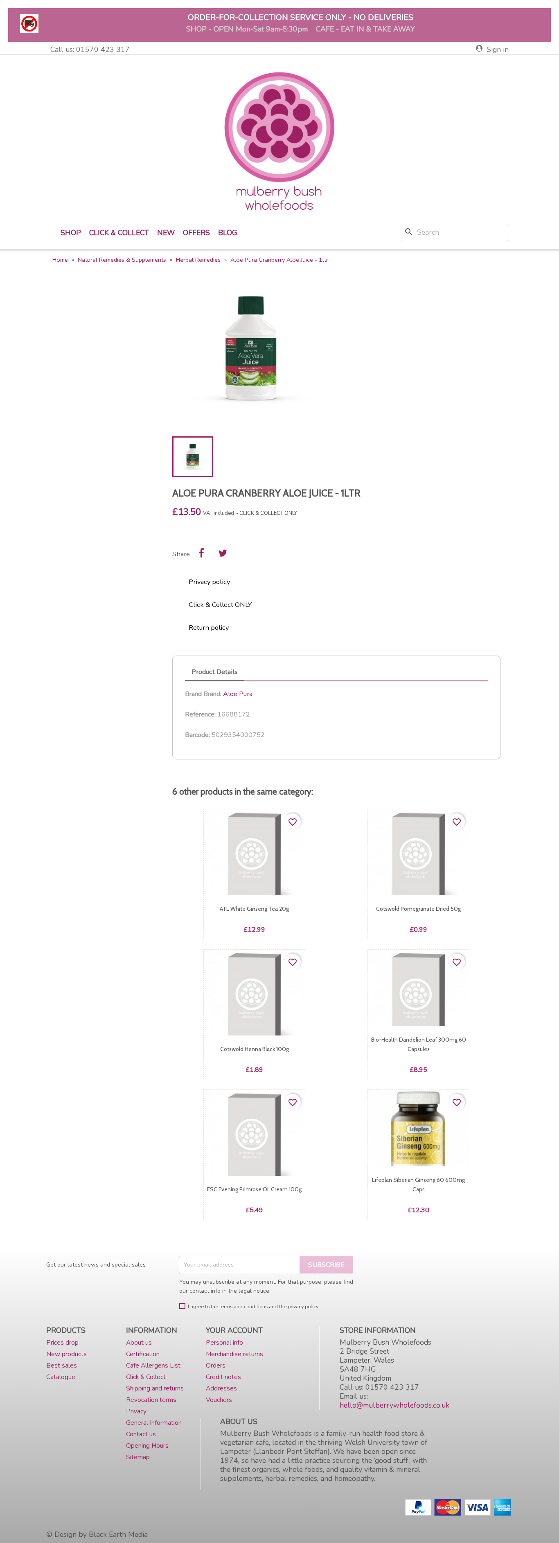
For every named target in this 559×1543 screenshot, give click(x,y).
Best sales (61, 1365)
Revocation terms (151, 1399)
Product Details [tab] (215, 671)
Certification (143, 1354)
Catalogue (60, 1376)
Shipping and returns (155, 1388)
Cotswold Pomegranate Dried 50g (418, 908)
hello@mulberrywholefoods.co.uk (394, 1405)
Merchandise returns (234, 1354)
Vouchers (219, 1399)
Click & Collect (119, 233)
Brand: (212, 694)
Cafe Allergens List (153, 1365)
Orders (215, 1365)
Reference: (200, 714)
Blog (227, 233)
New (166, 233)
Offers (196, 233)
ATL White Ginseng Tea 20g (254, 908)
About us (139, 1342)
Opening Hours (147, 1445)
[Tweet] (222, 553)
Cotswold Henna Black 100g (254, 1049)
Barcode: (197, 734)
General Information (154, 1422)
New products (66, 1354)
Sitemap (138, 1457)
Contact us (141, 1434)
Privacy (136, 1411)
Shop (71, 233)
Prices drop (62, 1342)
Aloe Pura (237, 694)
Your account (234, 1330)
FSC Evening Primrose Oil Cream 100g (254, 1189)
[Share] (201, 553)
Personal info (224, 1342)
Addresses (221, 1388)
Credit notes (223, 1376)
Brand (193, 694)
